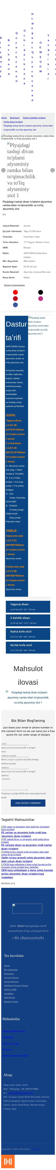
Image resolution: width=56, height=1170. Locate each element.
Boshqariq (15, 118)
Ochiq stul (7, 1049)
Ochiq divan (8, 1037)
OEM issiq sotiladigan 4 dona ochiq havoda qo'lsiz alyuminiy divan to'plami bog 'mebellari (27, 874)
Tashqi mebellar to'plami (34, 118)
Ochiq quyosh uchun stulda (15, 1055)
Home (4, 118)
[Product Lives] (8, 1167)
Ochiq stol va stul (10, 1043)
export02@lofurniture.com (20, 1093)
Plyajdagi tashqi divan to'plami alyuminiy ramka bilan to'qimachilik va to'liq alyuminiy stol (28, 127)
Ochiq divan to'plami (13, 122)
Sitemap (35, 1149)
